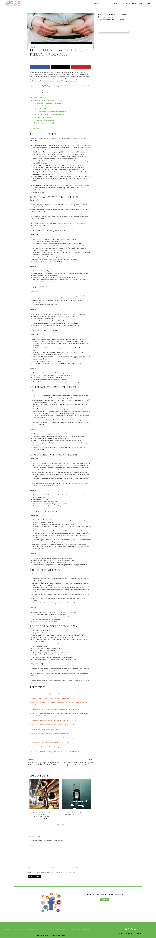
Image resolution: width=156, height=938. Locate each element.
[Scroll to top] (152, 931)
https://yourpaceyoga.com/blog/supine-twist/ (44, 729)
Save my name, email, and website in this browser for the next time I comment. (52, 872)
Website (76, 867)
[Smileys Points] (12, 3)
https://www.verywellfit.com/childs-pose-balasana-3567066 (49, 742)
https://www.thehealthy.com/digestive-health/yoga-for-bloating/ (51, 694)
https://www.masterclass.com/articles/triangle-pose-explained (50, 747)
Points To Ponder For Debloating (44, 123)
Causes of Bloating (39, 97)
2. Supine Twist (40, 106)
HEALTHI (117, 3)
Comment (32, 845)
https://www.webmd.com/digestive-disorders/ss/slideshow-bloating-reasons (54, 709)
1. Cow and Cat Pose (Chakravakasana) (49, 103)
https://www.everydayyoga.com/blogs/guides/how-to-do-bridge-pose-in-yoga (55, 738)
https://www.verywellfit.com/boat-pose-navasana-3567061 (49, 733)
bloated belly (34, 751)
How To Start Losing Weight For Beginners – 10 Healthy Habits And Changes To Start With (43, 762)
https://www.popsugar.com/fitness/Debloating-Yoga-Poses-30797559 (53, 720)
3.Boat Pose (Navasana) (43, 109)
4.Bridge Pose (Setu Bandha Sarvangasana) (50, 111)
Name (30, 867)
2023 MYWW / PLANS (133, 3)
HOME (96, 3)
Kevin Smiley (35, 58)
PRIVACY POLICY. (81, 931)
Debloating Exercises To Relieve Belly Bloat (47, 100)
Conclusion (36, 126)
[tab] (57, 824)
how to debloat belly (74, 751)
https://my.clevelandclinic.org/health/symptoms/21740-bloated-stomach (53, 698)
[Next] (89, 801)
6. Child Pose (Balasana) (43, 117)
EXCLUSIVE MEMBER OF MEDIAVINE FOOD (51, 935)
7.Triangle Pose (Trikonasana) (45, 120)
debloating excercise (46, 751)
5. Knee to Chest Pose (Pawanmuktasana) (50, 114)
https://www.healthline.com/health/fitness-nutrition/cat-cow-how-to (52, 725)
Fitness (32, 47)
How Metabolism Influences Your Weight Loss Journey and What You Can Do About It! (78, 762)
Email (53, 867)
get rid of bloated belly (60, 751)
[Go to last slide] (31, 801)
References (36, 129)
